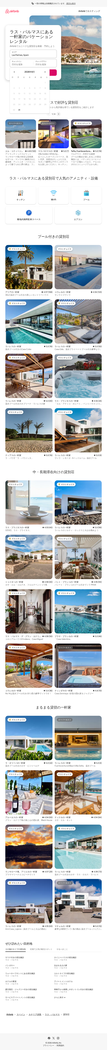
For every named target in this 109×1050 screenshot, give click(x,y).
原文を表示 (71, 3)
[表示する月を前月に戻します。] (14, 72)
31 (19, 110)
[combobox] (33, 55)
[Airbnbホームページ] (12, 11)
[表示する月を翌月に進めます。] (45, 72)
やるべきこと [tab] (62, 949)
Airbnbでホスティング (89, 11)
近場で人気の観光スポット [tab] (41, 949)
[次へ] (58, 114)
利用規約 (60, 1045)
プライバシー (48, 1045)
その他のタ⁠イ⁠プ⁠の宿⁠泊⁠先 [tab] (15, 949)
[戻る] (49, 114)
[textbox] (21, 64)
